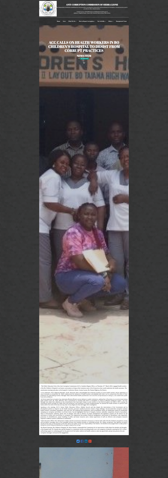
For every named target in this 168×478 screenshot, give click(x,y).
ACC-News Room (84, 58)
